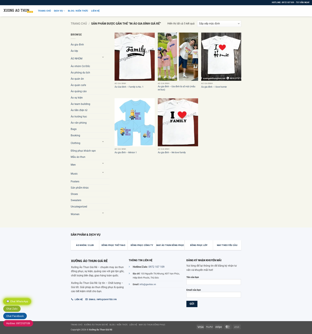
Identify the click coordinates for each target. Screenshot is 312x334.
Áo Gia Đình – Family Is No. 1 (129, 86)
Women (75, 214)
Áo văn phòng (79, 122)
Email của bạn (193, 290)
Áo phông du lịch (80, 72)
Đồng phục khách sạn (83, 150)
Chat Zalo (12, 308)
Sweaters (76, 200)
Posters (75, 181)
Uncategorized (79, 206)
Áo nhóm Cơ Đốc (80, 66)
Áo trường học (79, 116)
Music (74, 173)
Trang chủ (44, 10)
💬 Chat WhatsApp (17, 301)
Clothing (75, 143)
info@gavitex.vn (148, 284)
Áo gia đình (77, 44)
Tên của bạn (192, 277)
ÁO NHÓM (76, 58)
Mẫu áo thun (78, 156)
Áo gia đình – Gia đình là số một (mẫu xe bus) (176, 88)
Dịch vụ (58, 10)
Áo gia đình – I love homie (214, 86)
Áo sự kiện (77, 97)
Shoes (74, 194)
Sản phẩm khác (80, 187)
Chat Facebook (15, 316)
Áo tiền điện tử (79, 110)
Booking (75, 135)
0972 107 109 (156, 266)
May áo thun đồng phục (152, 325)
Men (73, 164)
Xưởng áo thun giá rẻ (96, 325)
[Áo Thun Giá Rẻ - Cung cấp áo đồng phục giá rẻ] (17, 11)
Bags (74, 129)
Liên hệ (95, 10)
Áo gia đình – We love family (172, 152)
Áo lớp (74, 50)
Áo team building (80, 104)
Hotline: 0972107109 (18, 323)
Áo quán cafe (78, 85)
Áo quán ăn (77, 78)
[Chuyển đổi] (103, 57)
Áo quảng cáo (79, 91)
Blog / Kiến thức (78, 10)
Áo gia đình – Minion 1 (126, 152)
